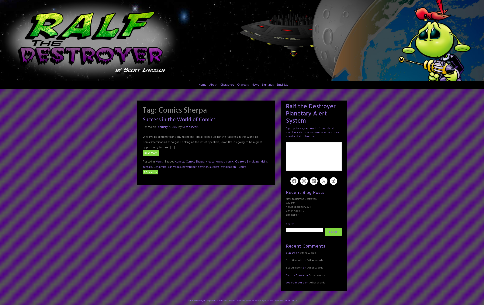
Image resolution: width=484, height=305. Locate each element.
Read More (150, 153)
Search (290, 224)
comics (179, 161)
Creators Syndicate (247, 161)
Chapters (243, 84)
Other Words (308, 253)
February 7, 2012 (167, 127)
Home (202, 84)
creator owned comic (220, 161)
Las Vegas (174, 167)
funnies (147, 167)
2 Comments (150, 172)
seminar (203, 167)
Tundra (241, 167)
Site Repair (292, 215)
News (255, 84)
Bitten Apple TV (295, 211)
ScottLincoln (190, 127)
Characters (227, 84)
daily (264, 161)
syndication (228, 167)
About (213, 84)
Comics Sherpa (195, 161)
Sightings (268, 84)
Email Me (282, 84)
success (214, 167)
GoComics (160, 167)
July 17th (290, 203)
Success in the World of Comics (179, 120)
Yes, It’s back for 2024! (298, 207)
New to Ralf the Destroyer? (301, 199)
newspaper (189, 167)
